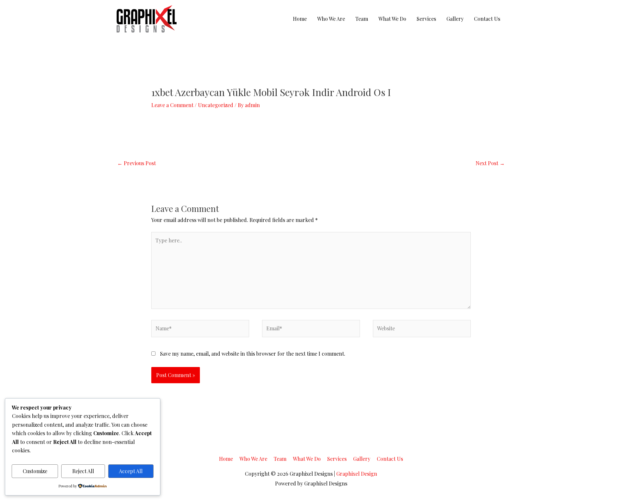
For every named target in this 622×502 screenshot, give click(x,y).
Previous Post (136, 163)
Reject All (83, 471)
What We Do (392, 18)
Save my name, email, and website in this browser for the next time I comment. (252, 353)
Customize (35, 471)
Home (300, 18)
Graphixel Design (356, 473)
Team (361, 18)
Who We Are (331, 18)
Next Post (490, 163)
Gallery (455, 18)
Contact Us (487, 18)
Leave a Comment (172, 105)
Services (426, 18)
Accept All (131, 471)
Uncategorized (215, 105)
